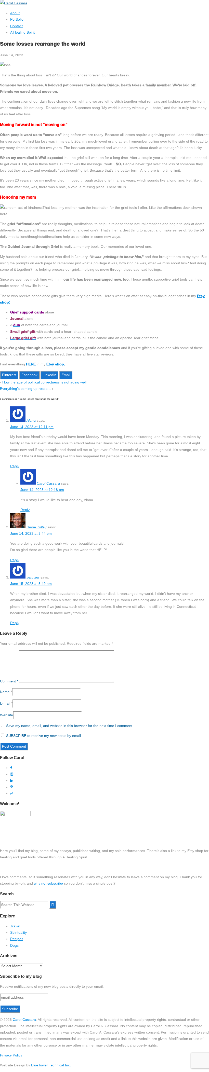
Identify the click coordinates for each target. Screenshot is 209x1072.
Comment (9, 681)
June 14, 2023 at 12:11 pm (32, 427)
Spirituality (18, 932)
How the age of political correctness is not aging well (44, 382)
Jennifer (33, 577)
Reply (14, 466)
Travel (15, 926)
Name (5, 692)
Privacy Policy (11, 1055)
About (15, 13)
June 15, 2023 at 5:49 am (31, 584)
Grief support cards (27, 312)
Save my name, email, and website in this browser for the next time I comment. (69, 726)
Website (6, 715)
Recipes (16, 939)
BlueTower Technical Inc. (51, 1065)
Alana (31, 420)
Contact (16, 26)
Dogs (14, 945)
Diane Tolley (36, 527)
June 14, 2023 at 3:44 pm (31, 533)
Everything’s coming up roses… (25, 389)
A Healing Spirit (22, 32)
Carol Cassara (48, 483)
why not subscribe (48, 883)
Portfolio (16, 19)
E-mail (5, 703)
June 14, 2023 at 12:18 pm (42, 490)
